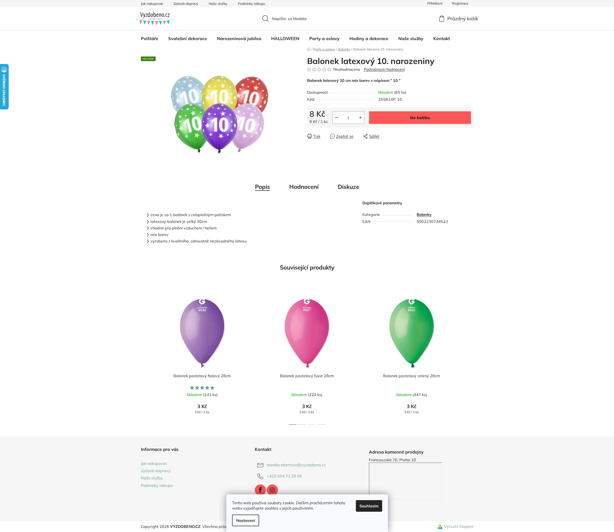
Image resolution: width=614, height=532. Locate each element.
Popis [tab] (262, 186)
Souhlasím (369, 506)
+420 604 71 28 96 (284, 476)
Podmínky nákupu (251, 3)
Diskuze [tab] (348, 186)
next (469, 359)
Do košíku (420, 117)
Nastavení (245, 520)
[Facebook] (260, 490)
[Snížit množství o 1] (336, 118)
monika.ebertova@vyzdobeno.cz (296, 464)
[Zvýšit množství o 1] (360, 118)
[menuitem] (149, 38)
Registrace (460, 3)
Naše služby (218, 3)
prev (145, 359)
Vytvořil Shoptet (458, 526)
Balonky (424, 214)
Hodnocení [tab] (303, 186)
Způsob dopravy (185, 3)
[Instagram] (272, 490)
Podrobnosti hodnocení (384, 69)
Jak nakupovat (152, 3)
